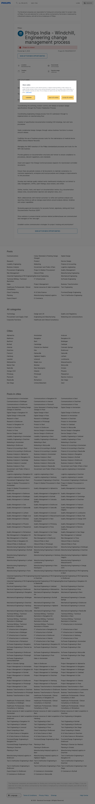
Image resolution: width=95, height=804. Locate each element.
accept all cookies (67, 97)
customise (29, 97)
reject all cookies (53, 97)
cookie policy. (29, 92)
